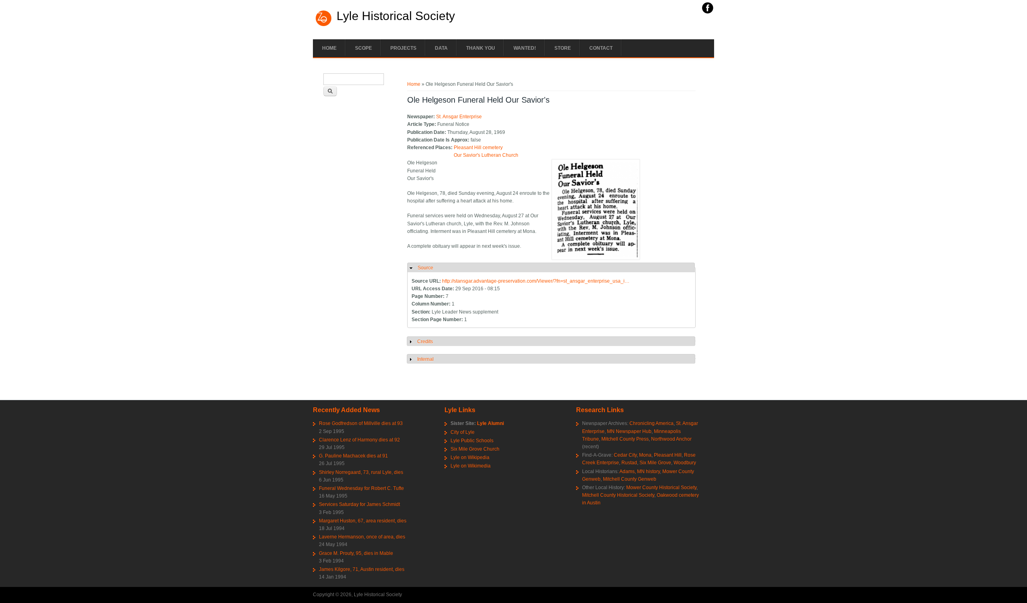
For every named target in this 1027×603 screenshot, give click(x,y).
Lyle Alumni (490, 423)
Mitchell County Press (625, 439)
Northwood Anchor (671, 439)
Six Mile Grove (655, 462)
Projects (403, 48)
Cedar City (625, 455)
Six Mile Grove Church (475, 449)
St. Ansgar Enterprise (459, 116)
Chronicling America (651, 423)
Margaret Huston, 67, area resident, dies (362, 521)
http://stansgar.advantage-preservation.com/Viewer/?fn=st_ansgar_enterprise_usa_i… (535, 281)
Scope (363, 48)
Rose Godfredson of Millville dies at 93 (361, 423)
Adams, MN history (639, 471)
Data (441, 48)
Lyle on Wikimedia (471, 466)
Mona (645, 455)
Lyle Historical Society (396, 16)
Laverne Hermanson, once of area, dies (362, 537)
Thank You (480, 48)
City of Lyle (463, 432)
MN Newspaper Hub (629, 431)
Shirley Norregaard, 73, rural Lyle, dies (361, 472)
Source (425, 268)
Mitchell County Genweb (629, 479)
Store (562, 48)
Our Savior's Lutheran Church (486, 155)
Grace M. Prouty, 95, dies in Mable (356, 553)
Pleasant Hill (668, 455)
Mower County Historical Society (661, 487)
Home (329, 48)
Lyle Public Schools (472, 440)
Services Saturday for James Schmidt (359, 504)
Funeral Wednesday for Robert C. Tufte (361, 488)
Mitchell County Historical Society (618, 495)
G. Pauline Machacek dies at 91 (353, 456)
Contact (601, 48)
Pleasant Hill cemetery (478, 147)
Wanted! (525, 48)
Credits (425, 341)
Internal (425, 359)
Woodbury (685, 462)
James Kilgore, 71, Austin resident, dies (361, 569)
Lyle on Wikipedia (470, 457)
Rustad (629, 462)
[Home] (324, 25)
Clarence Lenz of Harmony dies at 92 (359, 440)
